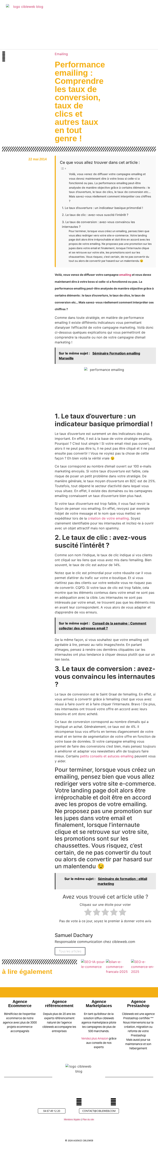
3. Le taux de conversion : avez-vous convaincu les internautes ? (98, 224)
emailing (125, 274)
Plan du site (88, 1119)
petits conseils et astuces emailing (107, 756)
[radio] (88, 912)
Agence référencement (59, 1003)
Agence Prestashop (138, 1003)
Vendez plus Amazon (94, 1038)
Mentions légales (72, 1119)
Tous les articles (70, 951)
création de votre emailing (108, 518)
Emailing (61, 54)
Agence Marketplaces (99, 1003)
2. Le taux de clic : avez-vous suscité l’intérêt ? (95, 215)
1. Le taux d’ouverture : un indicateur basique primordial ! (102, 208)
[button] (119, 26)
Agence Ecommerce (19, 1003)
